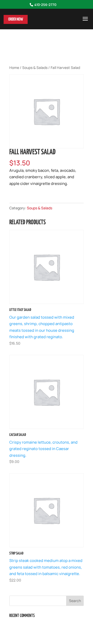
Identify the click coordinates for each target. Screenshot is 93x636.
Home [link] (14, 67)
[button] (85, 22)
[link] (46, 288)
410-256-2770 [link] (45, 5)
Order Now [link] (15, 19)
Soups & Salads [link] (35, 67)
